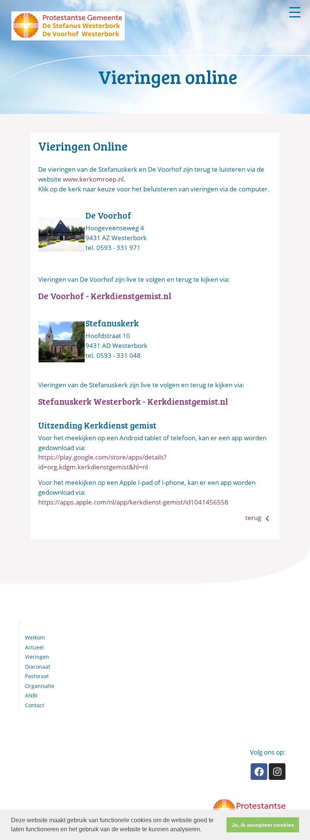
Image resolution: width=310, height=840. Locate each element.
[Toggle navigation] (295, 12)
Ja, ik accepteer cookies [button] (263, 825)
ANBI (31, 695)
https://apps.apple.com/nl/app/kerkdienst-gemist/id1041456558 (133, 502)
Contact (34, 705)
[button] (204, 830)
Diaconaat (37, 666)
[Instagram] (277, 771)
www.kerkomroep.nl (93, 179)
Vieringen (37, 656)
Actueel (34, 647)
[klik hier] (62, 233)
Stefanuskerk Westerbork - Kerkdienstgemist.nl (133, 401)
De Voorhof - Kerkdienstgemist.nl (104, 295)
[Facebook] (259, 771)
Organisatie (39, 685)
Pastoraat (37, 676)
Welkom (35, 637)
